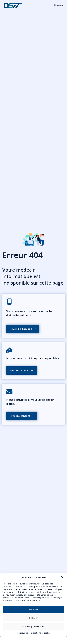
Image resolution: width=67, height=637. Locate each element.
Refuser (33, 617)
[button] (62, 577)
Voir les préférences (33, 626)
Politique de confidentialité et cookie (33, 633)
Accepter (34, 609)
